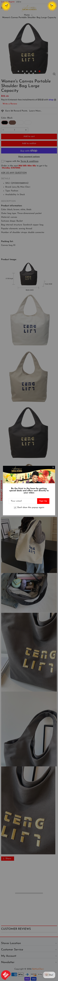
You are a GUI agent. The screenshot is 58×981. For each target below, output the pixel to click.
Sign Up (43, 501)
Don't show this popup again (30, 507)
